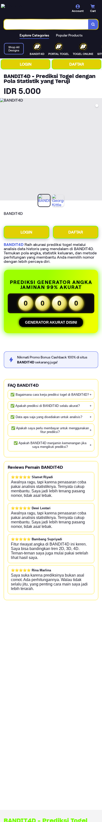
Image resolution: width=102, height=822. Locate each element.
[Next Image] (98, 150)
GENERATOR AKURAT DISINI (51, 322)
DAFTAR (76, 64)
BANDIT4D (14, 244)
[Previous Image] (4, 150)
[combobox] (46, 24)
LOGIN (25, 64)
